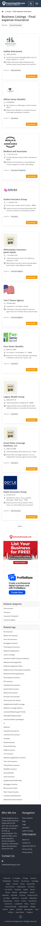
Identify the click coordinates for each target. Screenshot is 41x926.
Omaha (5, 909)
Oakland (19, 909)
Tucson (16, 901)
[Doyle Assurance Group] (10, 482)
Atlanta (33, 904)
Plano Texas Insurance (11, 792)
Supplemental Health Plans (13, 780)
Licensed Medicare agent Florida (14, 712)
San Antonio (25, 881)
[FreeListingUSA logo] (13, 3)
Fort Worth (8, 890)
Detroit (14, 892)
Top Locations (27, 818)
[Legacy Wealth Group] (10, 387)
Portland (22, 895)
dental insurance (9, 742)
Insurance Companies (18, 170)
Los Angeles (16, 878)
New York (7, 878)
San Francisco (10, 887)
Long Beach (18, 904)
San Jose (15, 884)
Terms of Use (27, 849)
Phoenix (16, 881)
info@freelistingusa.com (11, 865)
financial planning (9, 746)
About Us (25, 840)
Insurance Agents (17, 271)
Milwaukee (33, 898)
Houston (33, 878)
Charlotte (18, 890)
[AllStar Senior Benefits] (10, 90)
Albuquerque (7, 901)
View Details (31, 76)
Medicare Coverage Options (13, 708)
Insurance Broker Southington (14, 719)
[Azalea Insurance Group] (10, 190)
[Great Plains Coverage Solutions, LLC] (10, 434)
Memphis (5, 895)
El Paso (7, 892)
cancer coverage (9, 655)
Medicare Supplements (11, 651)
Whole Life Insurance (11, 636)
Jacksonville (31, 884)
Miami (12, 909)
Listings (8, 11)
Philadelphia (7, 881)
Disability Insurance (10, 769)
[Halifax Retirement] (10, 42)
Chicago (25, 878)
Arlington (30, 912)
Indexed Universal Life (11, 731)
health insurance (9, 750)
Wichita (10, 912)
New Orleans (20, 912)
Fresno (24, 901)
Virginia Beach (23, 907)
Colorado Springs (10, 907)
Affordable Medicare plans (12, 716)
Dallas (8, 884)
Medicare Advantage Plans (12, 662)
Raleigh (32, 907)
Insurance (14, 118)
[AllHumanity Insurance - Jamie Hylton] (10, 240)
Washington (23, 892)
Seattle (25, 890)
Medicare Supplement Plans (13, 666)
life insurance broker (10, 788)
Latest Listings (27, 831)
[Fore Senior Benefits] (10, 337)
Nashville (14, 895)
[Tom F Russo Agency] (10, 291)
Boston (32, 892)
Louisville (24, 898)
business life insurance (11, 689)
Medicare (7, 727)
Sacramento (32, 901)
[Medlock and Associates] (10, 142)
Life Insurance (15, 70)
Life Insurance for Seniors (12, 700)
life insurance (8, 632)
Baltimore (15, 898)
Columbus (31, 887)
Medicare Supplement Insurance (15, 758)
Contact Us (26, 843)
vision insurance (9, 777)
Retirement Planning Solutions (14, 674)
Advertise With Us (29, 846)
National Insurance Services (13, 800)
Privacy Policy (27, 852)
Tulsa (36, 909)
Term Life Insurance (10, 639)
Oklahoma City (33, 895)
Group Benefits (9, 773)
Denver (32, 890)
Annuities (7, 739)
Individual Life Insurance (12, 685)
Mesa (26, 904)
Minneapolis (28, 909)
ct (4, 723)
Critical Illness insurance (12, 765)
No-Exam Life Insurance (12, 697)
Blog (24, 821)
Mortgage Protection (11, 643)
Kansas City (8, 904)
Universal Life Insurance (12, 735)
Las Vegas (6, 898)
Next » (20, 526)
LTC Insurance (8, 754)
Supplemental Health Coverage (14, 704)
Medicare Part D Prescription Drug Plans (17, 670)
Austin (22, 884)
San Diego (35, 881)
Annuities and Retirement (12, 796)
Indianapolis (21, 887)
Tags (24, 824)
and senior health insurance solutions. (16, 658)
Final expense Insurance (12, 647)
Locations (25, 827)
